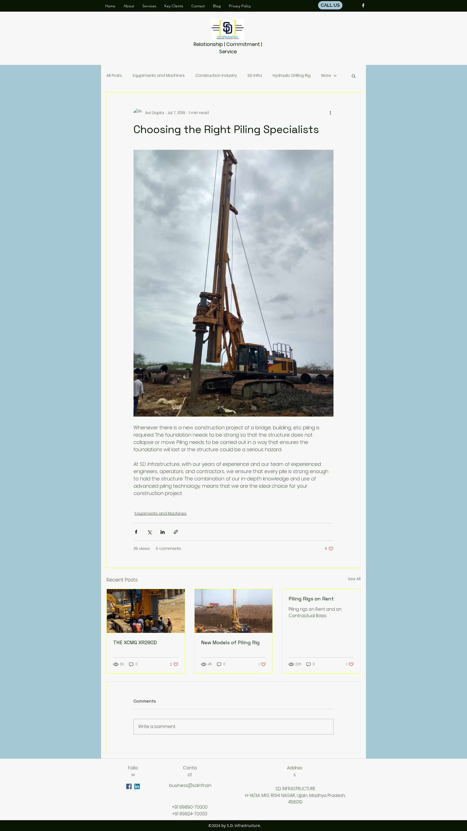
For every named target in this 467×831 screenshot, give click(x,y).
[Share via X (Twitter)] (149, 531)
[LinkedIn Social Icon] (137, 786)
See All (354, 578)
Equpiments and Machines (159, 75)
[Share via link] (175, 531)
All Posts (114, 75)
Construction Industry (216, 75)
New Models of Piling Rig (230, 642)
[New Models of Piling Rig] (234, 611)
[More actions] (330, 112)
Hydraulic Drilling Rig (292, 75)
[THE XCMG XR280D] (146, 611)
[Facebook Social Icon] (129, 786)
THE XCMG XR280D (135, 642)
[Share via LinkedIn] (162, 531)
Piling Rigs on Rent (311, 599)
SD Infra (255, 75)
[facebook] (363, 5)
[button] (353, 76)
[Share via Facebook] (136, 531)
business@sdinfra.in (190, 785)
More (326, 75)
